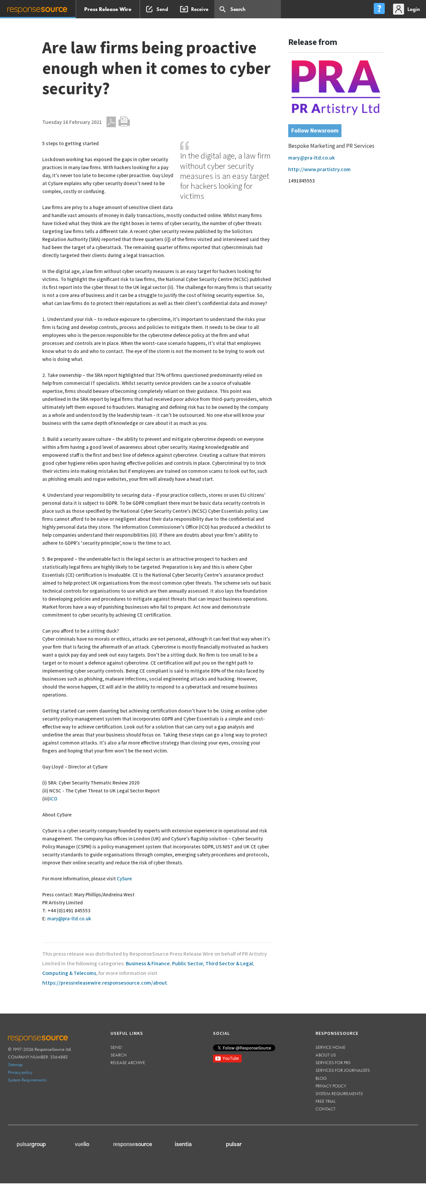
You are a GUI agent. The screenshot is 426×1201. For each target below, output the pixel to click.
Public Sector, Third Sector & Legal (212, 963)
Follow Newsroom (314, 131)
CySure (124, 879)
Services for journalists (343, 1070)
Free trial (325, 1101)
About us (326, 1055)
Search (118, 1055)
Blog (321, 1078)
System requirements (339, 1093)
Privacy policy (20, 1072)
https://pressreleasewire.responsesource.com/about (104, 983)
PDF (111, 122)
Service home (330, 1047)
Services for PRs (333, 1062)
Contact (325, 1109)
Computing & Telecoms (69, 973)
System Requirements (27, 1080)
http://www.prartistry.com (319, 169)
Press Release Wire (107, 9)
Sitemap (15, 1064)
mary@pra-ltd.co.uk (69, 919)
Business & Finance (148, 963)
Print (124, 122)
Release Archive (127, 1062)
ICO (53, 799)
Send (116, 1047)
